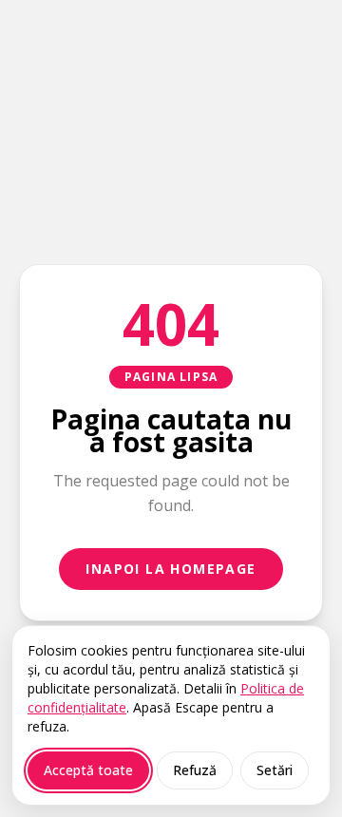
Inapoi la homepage (171, 569)
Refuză (195, 770)
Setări (274, 770)
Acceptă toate (88, 770)
